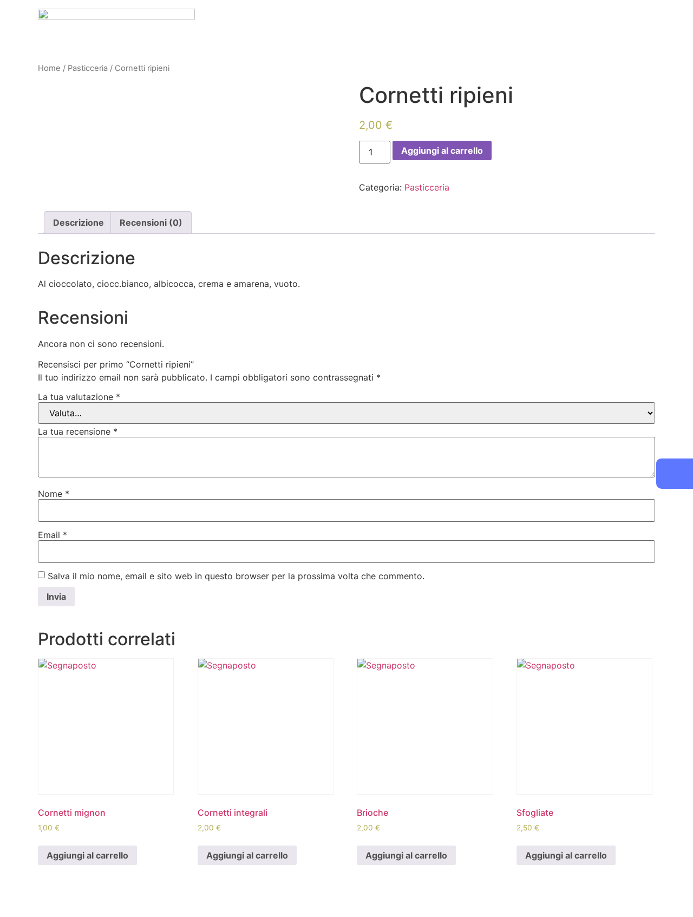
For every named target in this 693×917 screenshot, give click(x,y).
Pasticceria (88, 68)
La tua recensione (77, 431)
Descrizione (78, 222)
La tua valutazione (79, 396)
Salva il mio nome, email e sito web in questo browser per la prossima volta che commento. (236, 576)
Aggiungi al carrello (442, 150)
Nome (53, 493)
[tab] (78, 222)
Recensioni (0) (151, 222)
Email (52, 534)
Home (49, 68)
